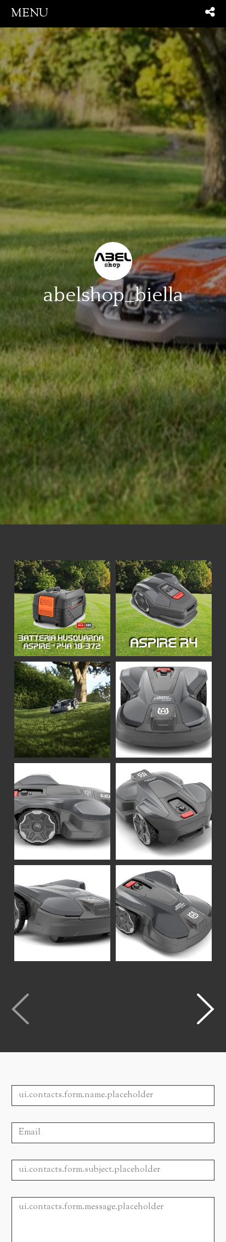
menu (29, 13)
